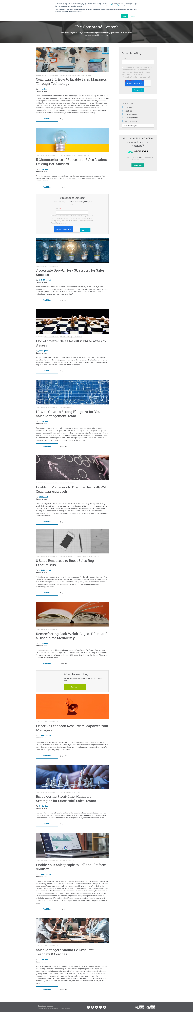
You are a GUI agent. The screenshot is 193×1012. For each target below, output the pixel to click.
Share (62, 119)
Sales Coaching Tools (83, 75)
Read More (47, 119)
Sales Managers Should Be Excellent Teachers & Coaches (65, 952)
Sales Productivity (80, 792)
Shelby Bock (43, 89)
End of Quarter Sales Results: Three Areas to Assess (71, 343)
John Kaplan (43, 351)
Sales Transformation (81, 155)
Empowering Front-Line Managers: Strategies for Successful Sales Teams (66, 798)
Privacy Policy (115, 5)
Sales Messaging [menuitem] (131, 114)
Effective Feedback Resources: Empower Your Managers (72, 727)
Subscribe (75, 687)
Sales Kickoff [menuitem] (129, 107)
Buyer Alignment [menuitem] (131, 121)
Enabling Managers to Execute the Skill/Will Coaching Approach (71, 489)
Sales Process (77, 337)
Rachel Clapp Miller (46, 280)
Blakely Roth (43, 497)
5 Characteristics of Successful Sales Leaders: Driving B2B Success (72, 161)
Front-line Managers (51, 75)
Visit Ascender (138, 165)
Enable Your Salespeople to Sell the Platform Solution (71, 866)
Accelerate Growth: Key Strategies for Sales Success (70, 272)
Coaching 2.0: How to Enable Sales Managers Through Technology (71, 81)
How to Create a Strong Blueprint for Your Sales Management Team (69, 413)
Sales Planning (65, 337)
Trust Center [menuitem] (42, 1006)
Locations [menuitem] (50, 1006)
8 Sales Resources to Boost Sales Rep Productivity (65, 562)
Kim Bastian (43, 169)
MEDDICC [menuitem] (128, 111)
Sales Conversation (67, 860)
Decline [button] (133, 16)
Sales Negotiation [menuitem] (131, 118)
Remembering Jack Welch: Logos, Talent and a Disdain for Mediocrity (71, 635)
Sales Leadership (66, 155)
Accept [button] (124, 16)
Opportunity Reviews (67, 75)
